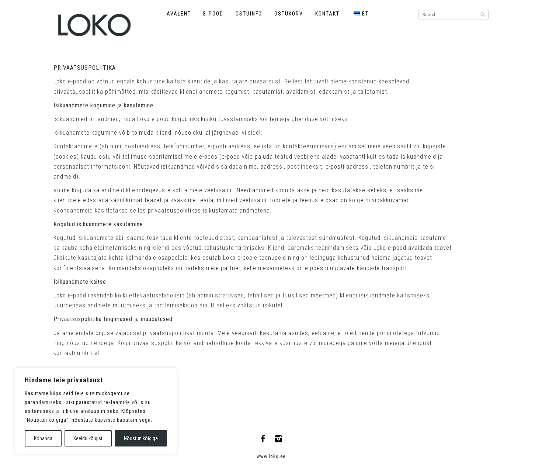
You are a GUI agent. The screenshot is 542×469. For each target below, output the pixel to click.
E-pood (213, 14)
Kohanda (43, 438)
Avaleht (179, 14)
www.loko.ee (271, 456)
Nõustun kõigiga (141, 438)
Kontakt (327, 14)
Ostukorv (288, 14)
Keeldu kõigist (88, 438)
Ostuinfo (249, 14)
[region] (96, 411)
